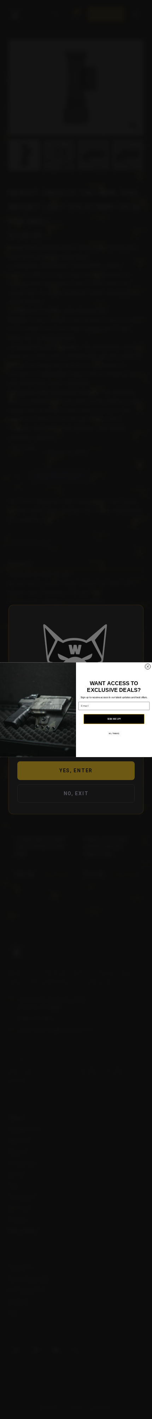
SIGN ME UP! (114, 718)
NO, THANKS (114, 733)
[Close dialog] (147, 666)
